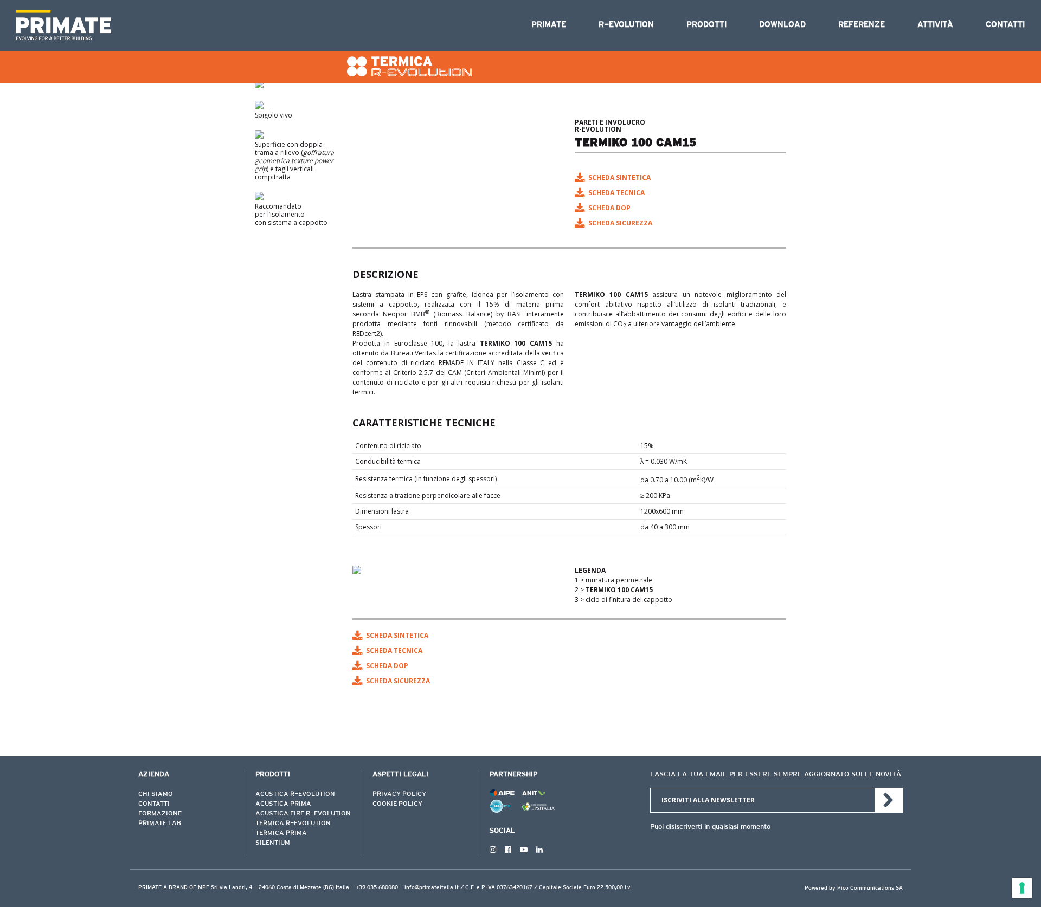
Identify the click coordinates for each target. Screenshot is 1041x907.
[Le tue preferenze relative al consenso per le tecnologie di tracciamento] (1022, 888)
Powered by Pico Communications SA (854, 888)
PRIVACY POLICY (399, 794)
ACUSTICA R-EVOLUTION (295, 794)
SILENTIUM (272, 843)
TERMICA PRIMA (281, 833)
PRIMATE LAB (159, 823)
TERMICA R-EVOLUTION (293, 823)
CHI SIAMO (155, 794)
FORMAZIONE (160, 814)
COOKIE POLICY (397, 804)
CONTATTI (154, 804)
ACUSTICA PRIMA (283, 804)
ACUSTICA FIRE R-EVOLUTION (303, 814)
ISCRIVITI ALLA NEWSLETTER (708, 800)
